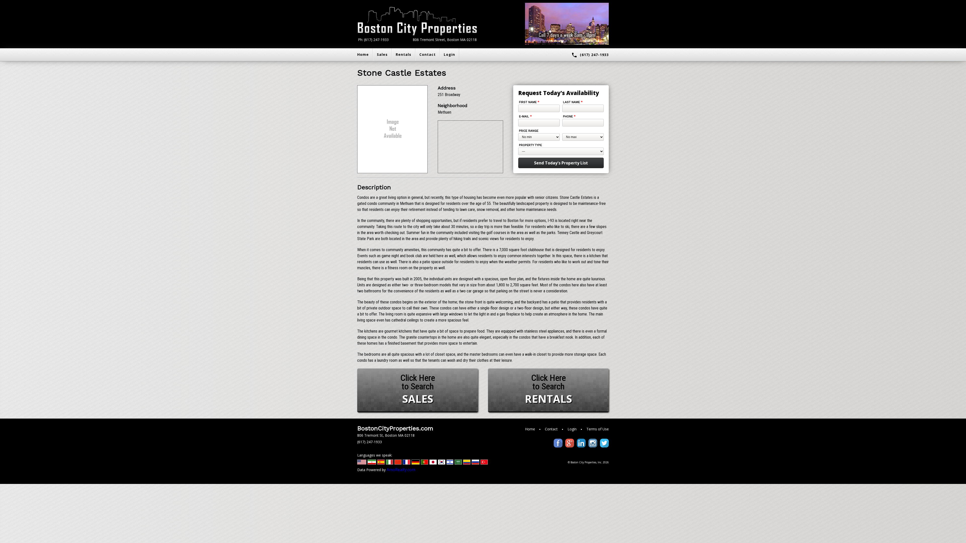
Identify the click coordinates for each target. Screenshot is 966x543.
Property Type (530, 145)
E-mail (525, 116)
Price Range (528, 130)
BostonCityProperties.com (395, 428)
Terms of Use (597, 429)
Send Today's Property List (561, 163)
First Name (529, 102)
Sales (382, 54)
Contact (427, 54)
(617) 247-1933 (590, 55)
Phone (569, 116)
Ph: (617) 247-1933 (373, 39)
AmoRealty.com (401, 469)
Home (363, 54)
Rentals (403, 54)
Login (449, 54)
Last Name (573, 102)
